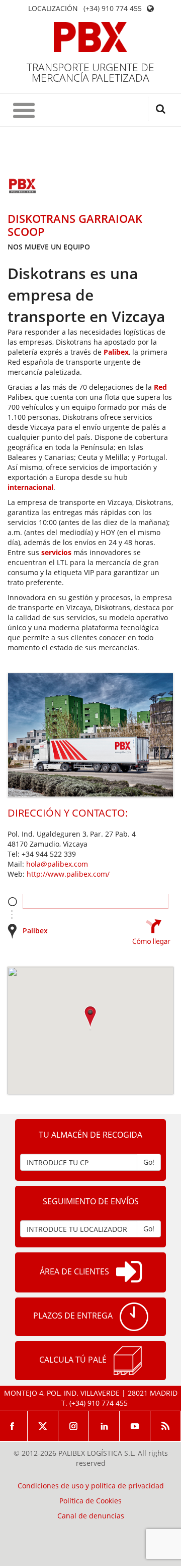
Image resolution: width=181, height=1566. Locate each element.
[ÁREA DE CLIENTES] (129, 1272)
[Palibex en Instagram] (73, 1426)
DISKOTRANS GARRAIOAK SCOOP (75, 225)
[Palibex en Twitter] (43, 1426)
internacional (30, 487)
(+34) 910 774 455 (112, 9)
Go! (148, 1162)
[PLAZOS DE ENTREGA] (134, 1316)
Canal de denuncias (90, 1515)
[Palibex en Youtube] (135, 1426)
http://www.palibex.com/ (68, 874)
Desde (12, 901)
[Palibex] (91, 37)
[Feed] (165, 1426)
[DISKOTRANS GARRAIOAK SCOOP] (23, 187)
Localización (53, 9)
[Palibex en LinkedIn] (104, 1426)
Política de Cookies (90, 1500)
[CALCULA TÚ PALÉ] (128, 1360)
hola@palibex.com (57, 864)
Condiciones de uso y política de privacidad (91, 1485)
